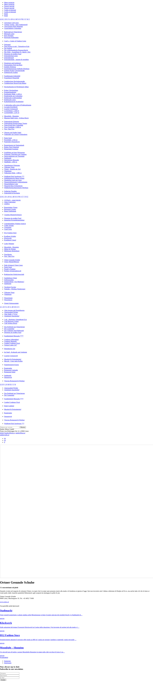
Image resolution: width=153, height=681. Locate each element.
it (4, 442)
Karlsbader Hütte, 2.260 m (13, 94)
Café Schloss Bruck (10, 323)
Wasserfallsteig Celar (11, 184)
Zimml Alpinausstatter (11, 303)
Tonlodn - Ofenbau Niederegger (14, 289)
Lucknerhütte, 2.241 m (11, 112)
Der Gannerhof (9, 329)
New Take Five (9, 129)
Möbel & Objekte (10, 249)
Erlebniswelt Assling (11, 72)
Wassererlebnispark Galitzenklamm (15, 182)
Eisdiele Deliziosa (10, 67)
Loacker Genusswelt (11, 109)
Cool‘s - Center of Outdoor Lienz (15, 41)
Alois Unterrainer (10, 202)
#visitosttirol (4, 657)
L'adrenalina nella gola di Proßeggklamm (17, 105)
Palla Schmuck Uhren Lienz (13, 265)
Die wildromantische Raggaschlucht (16, 50)
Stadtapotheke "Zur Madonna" (14, 282)
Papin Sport (8, 138)
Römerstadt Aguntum (11, 149)
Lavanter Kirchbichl (10, 107)
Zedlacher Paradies (10, 191)
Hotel (6, 14)
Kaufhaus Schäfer (10, 236)
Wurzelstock (8, 300)
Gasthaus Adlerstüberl (11, 339)
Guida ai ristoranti (10, 10)
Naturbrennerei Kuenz (11, 365)
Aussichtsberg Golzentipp (12, 28)
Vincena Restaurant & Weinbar (14, 381)
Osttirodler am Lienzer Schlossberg (15, 134)
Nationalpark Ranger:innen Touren (15, 123)
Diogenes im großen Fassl (12, 54)
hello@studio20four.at (7, 433)
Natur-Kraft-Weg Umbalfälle (13, 125)
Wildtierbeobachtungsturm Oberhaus (16, 188)
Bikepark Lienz (9, 34)
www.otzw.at (4, 602)
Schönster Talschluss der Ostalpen (15, 154)
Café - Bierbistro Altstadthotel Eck (15, 319)
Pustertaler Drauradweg (12, 142)
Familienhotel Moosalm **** (13, 336)
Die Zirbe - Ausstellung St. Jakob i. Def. (17, 52)
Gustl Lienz (8, 229)
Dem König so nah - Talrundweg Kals (16, 46)
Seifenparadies (9, 280)
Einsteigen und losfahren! (12, 63)
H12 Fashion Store (10, 233)
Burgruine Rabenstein (11, 37)
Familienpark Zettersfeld (12, 76)
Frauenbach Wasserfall (11, 78)
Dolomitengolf (9, 58)
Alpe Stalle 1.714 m (10, 314)
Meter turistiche (9, 2)
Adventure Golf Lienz (11, 23)
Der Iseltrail (8, 48)
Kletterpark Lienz (10, 100)
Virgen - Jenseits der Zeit (12, 169)
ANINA (7, 204)
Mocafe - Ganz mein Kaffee (13, 361)
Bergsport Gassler (10, 209)
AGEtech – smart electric (12, 200)
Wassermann (8, 298)
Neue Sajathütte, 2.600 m (12, 127)
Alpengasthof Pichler (11, 312)
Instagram (7, 661)
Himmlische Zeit (9, 349)
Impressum (7, 663)
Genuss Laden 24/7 (10, 345)
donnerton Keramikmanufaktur (14, 220)
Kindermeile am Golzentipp (13, 96)
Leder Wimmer (9, 244)
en (5, 440)
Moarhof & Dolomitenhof (12, 359)
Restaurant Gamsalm (11, 370)
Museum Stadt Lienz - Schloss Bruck (16, 118)
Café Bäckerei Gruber (11, 321)
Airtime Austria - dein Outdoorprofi (15, 24)
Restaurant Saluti (9, 372)
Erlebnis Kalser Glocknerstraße (14, 70)
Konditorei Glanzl (10, 240)
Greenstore (7, 227)
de (5, 438)
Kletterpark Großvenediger (13, 98)
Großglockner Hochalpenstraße (14, 81)
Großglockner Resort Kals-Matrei (15, 83)
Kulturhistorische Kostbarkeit (13, 101)
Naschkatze (8, 254)
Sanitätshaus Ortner (10, 278)
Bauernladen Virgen (10, 207)
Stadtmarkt (7, 158)
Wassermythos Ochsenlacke (13, 186)
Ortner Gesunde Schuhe (12, 260)
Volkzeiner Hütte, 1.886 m (13, 173)
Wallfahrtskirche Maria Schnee (14, 178)
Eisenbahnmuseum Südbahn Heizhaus (16, 69)
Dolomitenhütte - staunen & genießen (16, 59)
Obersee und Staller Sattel (12, 132)
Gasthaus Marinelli (10, 341)
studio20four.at (20, 433)
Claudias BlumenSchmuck (13, 215)
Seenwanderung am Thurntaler (14, 156)
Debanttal (7, 44)
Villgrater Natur (9, 167)
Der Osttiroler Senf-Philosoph (14, 330)
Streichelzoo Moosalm (11, 160)
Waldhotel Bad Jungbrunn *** (14, 176)
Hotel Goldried (9, 406)
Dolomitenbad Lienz (11, 56)
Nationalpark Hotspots (11, 121)
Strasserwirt (8, 377)
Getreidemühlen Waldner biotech (15, 224)
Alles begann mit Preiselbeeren (14, 310)
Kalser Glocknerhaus (11, 90)
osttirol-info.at (4, 435)
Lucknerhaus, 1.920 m (11, 111)
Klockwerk (8, 238)
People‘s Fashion (9, 269)
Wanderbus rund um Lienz (13, 180)
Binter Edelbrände (10, 211)
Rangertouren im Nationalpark (14, 145)
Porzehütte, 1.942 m (10, 140)
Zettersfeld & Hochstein (12, 193)
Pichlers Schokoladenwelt (12, 271)
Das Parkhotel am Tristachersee (14, 327)
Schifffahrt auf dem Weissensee (14, 152)
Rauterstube (8, 368)
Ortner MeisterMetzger (11, 262)
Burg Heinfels (8, 36)
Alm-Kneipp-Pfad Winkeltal (13, 26)
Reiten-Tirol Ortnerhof (11, 147)
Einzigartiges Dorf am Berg (13, 65)
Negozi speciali (9, 6)
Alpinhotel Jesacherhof (11, 316)
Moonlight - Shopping (11, 116)
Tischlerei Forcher (10, 287)
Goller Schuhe (9, 225)
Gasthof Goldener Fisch (12, 343)
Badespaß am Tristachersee (13, 32)
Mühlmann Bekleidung (11, 251)
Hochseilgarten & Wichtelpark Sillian (16, 87)
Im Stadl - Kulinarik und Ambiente (15, 352)
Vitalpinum (7, 171)
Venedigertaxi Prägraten (12, 165)
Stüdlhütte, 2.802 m (10, 162)
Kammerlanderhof (10, 92)
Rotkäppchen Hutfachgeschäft (14, 274)
